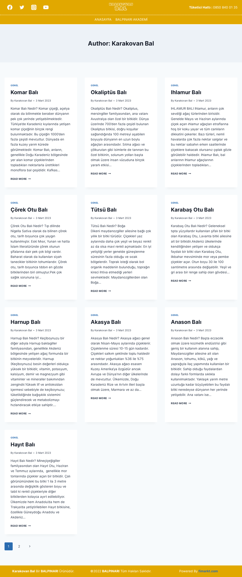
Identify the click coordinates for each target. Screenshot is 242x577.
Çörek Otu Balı (29, 209)
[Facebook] (10, 7)
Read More (21, 178)
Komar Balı (24, 92)
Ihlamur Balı (186, 92)
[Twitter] (22, 7)
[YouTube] (46, 7)
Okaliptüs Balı (109, 92)
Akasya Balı (106, 322)
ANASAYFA (103, 19)
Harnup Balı (25, 322)
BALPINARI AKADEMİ (131, 19)
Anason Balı (186, 322)
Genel (15, 85)
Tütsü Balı (104, 209)
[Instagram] (34, 7)
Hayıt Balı (23, 444)
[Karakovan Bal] (121, 7)
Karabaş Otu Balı (192, 209)
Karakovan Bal (23, 100)
